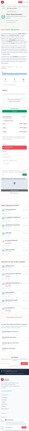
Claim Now (14, 111)
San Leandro (25, 6)
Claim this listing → (15, 29)
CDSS (8, 371)
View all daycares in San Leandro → (14, 317)
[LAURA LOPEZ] (14, 234)
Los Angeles (4, 397)
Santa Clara (4, 404)
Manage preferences (9, 427)
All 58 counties (4, 408)
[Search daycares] (24, 2)
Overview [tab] (3, 66)
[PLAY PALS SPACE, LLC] (14, 310)
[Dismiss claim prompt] (27, 29)
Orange (3, 402)
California (3, 6)
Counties (9, 6)
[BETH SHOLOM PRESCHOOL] (14, 243)
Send (24, 174)
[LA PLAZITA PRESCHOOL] (14, 211)
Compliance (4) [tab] (10, 66)
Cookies (2, 428)
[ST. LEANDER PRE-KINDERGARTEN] (14, 219)
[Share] (9, 25)
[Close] (26, 419)
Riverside (4, 406)
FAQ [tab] (21, 66)
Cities (19, 6)
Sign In (20, 2)
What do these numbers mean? (10, 84)
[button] (14, 184)
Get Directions (15, 193)
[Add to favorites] (2, 25)
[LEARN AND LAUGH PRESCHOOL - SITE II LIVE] (14, 286)
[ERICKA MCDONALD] (14, 294)
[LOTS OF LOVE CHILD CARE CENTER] (14, 276)
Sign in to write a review (14, 101)
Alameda (14, 6)
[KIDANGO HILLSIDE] (14, 268)
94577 (3, 8)
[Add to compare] (5, 25)
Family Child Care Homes (11, 11)
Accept (24, 427)
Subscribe (24, 363)
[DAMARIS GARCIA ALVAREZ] (14, 302)
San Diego (4, 399)
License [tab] (16, 66)
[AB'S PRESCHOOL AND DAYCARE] (14, 227)
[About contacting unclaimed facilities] (3, 174)
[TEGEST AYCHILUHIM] (14, 251)
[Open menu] (27, 2)
